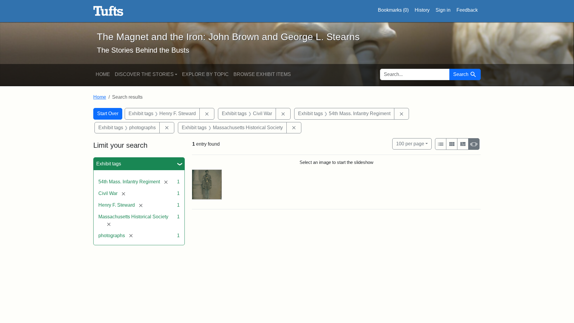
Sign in (443, 10)
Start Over (107, 113)
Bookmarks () (393, 10)
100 (410, 143)
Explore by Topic (205, 74)
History (422, 10)
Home (103, 74)
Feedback (467, 10)
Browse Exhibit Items (262, 74)
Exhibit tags (108, 163)
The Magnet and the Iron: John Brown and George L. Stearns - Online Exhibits (108, 11)
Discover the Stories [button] (144, 74)
